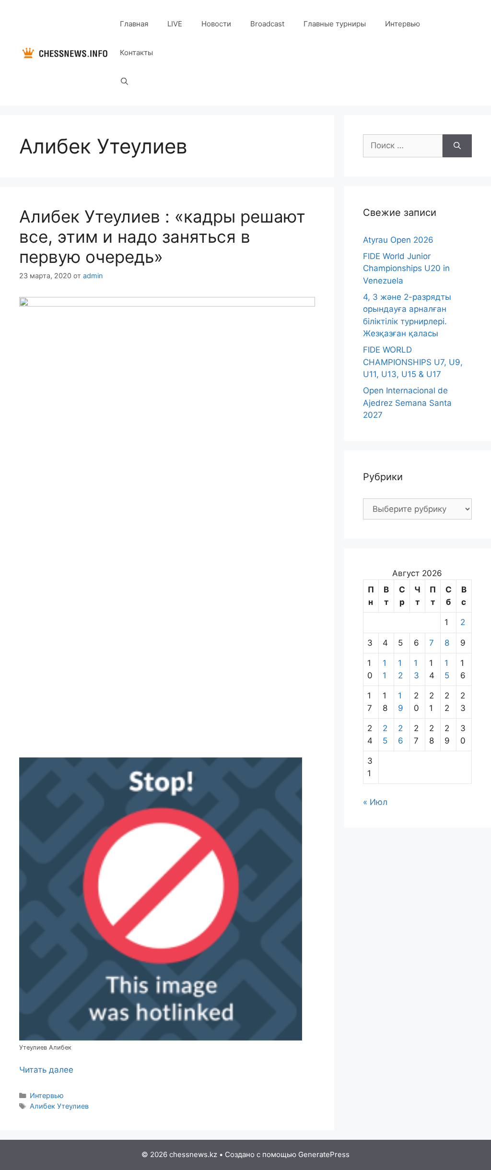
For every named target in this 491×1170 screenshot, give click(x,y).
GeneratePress (324, 1154)
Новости (216, 23)
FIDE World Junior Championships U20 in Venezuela (406, 268)
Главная (134, 23)
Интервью (402, 23)
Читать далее (46, 1070)
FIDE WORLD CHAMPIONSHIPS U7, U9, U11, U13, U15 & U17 (413, 362)
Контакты (136, 52)
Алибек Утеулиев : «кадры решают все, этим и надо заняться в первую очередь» (162, 236)
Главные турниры (335, 23)
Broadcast (267, 23)
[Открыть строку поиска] (124, 81)
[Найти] (457, 145)
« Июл (375, 802)
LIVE (174, 23)
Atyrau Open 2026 (398, 240)
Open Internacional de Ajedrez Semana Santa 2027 (407, 403)
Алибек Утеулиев (59, 1106)
